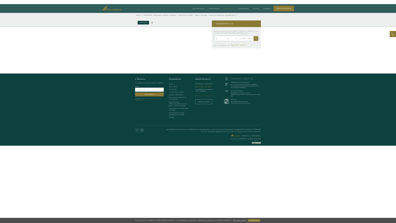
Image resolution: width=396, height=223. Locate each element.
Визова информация (176, 94)
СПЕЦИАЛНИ (243, 8)
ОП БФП (172, 117)
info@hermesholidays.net (205, 96)
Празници (228, 8)
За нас (171, 84)
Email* (137, 86)
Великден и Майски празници (165, 15)
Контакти (173, 89)
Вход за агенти (271, 2)
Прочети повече (239, 220)
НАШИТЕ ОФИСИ (203, 101)
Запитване (143, 22)
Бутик (256, 8)
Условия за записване (176, 92)
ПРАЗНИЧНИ (148, 15)
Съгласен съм (254, 220)
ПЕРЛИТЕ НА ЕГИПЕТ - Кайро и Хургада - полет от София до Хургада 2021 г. (207, 15)
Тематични (214, 8)
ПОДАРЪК (267, 8)
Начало (138, 15)
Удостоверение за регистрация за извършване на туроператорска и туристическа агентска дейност (200, 129)
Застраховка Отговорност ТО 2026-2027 (248, 129)
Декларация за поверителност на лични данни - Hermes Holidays (178, 103)
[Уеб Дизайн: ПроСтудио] (256, 141)
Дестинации (198, 8)
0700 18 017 (288, 2)
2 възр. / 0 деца (246, 38)
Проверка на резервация (254, 2)
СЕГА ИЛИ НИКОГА (283, 8)
